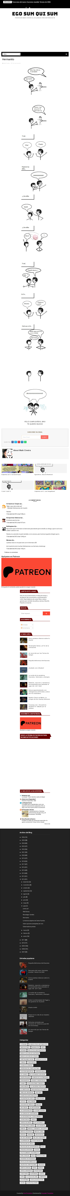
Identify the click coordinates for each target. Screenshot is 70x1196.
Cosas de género (26, 1065)
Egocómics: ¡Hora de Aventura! (44, 474)
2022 (23, 849)
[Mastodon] (40, 6)
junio (24, 900)
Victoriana (24, 1179)
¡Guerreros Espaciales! (29, 799)
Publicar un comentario (11, 552)
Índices (38, 1104)
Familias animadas (27, 1092)
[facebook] (26, 8)
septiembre (26, 891)
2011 (23, 940)
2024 (23, 843)
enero (25, 936)
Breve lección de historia (30, 1053)
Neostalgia (39, 1134)
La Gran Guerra (39, 1110)
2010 (23, 943)
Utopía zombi (32, 1007)
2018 (23, 861)
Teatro (41, 1173)
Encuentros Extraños (39, 1089)
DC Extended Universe (37, 1074)
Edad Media (24, 1086)
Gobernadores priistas (29, 926)
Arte (43, 1047)
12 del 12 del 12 (6, 491)
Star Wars (24, 1173)
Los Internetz (39, 1122)
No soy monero (17, 63)
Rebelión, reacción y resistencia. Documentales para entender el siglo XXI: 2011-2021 (39, 684)
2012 (23, 879)
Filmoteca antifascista (29, 1095)
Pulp (33, 1155)
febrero (25, 933)
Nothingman (10, 526)
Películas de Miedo (27, 1143)
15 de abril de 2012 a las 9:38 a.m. (16, 514)
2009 (23, 946)
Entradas (25, 625)
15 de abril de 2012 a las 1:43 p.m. (16, 548)
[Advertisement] (35, 38)
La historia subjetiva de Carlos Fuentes (34, 920)
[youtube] (29, 8)
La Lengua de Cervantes (29, 1113)
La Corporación (26, 1110)
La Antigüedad (35, 1107)
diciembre (26, 882)
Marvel (23, 1128)
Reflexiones (41, 1155)
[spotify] (36, 6)
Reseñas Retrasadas (28, 1158)
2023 (23, 846)
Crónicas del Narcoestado (30, 1068)
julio (24, 897)
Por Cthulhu (25, 1155)
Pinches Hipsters (26, 1149)
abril (24, 906)
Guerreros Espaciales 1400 (29, 800)
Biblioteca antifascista (36, 1050)
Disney (23, 1083)
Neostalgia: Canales (28, 914)
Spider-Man (38, 1170)
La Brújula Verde (27, 803)
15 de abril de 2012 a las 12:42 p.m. (16, 536)
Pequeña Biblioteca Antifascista (39, 660)
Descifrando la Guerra (28, 819)
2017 (23, 864)
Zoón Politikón (32, 1182)
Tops (22, 1176)
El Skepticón (25, 1089)
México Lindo (39, 1131)
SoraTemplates (27, 1193)
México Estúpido (26, 1131)
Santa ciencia (25, 1167)
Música (23, 1134)
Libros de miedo (26, 1122)
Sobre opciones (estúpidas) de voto (33, 923)
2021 (23, 852)
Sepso (35, 1167)
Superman (33, 1173)
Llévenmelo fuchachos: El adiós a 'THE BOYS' (27, 2)
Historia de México (27, 1104)
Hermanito (26, 917)
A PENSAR (24, 1044)
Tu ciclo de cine (31, 1176)
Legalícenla (25, 1119)
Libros (33, 1119)
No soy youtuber (39, 1137)
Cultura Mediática (27, 1071)
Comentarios (26, 628)
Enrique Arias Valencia (13, 517)
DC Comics (24, 1074)
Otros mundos (37, 1140)
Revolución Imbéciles (28, 1161)
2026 (23, 837)
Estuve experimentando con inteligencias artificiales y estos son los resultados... (39, 691)
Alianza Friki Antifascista (38, 1044)
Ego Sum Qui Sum (35, 14)
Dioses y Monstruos (39, 1080)
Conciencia (32, 1062)
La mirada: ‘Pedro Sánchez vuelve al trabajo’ (33, 797)
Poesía (37, 1149)
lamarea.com (26, 795)
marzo (25, 930)
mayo (25, 903)
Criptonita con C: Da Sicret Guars (11, 474)
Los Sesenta (41, 1125)
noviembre (26, 885)
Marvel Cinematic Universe (37, 1128)
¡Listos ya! (25, 908)
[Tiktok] (33, 6)
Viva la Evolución (37, 1179)
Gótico (23, 1101)
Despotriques (25, 1077)
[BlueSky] (43, 6)
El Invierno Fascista (38, 1086)
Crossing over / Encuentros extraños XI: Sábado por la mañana (37, 706)
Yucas (23, 1182)
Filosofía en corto (27, 1098)
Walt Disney (26, 911)
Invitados (24, 1107)
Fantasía (39, 1092)
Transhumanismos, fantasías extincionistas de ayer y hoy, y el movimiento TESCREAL (37, 812)
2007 (23, 952)
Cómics (23, 1062)
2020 (23, 855)
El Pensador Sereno (28, 809)
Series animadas (26, 1170)
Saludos (41, 1164)
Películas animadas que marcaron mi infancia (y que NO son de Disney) (38, 1024)
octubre (25, 888)
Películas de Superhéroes (30, 1146)
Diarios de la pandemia (40, 1077)
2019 (23, 858)
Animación (35, 1047)
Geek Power (40, 1098)
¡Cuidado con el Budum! (36, 668)
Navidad (30, 1134)
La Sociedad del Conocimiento (31, 1116)
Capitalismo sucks (27, 1059)
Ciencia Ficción (41, 1059)
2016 (23, 867)
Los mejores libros (27, 1125)
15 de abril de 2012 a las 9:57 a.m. (16, 522)
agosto (25, 894)
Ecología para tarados (35, 1083)
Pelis (43, 1146)
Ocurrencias (25, 1140)
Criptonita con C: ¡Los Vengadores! (45, 491)
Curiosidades (40, 1071)
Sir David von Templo (12, 504)
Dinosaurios (25, 1080)
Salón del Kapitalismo (28, 1164)
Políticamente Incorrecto (30, 1152)
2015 (23, 870)
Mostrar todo (47, 823)
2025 (23, 840)
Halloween (31, 1101)
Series (41, 1167)
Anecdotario (25, 1047)
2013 (23, 876)
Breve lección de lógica (29, 1056)
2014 (23, 873)
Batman (23, 1050)
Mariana (8, 540)
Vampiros (43, 1176)
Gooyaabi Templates (47, 1193)
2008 (23, 949)
